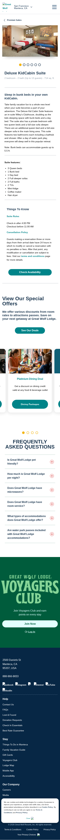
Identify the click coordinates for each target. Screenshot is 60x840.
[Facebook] (8, 684)
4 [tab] (32, 65)
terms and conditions (32, 256)
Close (28, 818)
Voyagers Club (10, 760)
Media (6, 795)
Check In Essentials (12, 725)
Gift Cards (8, 755)
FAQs (5, 709)
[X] (30, 684)
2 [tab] (24, 65)
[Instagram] (20, 684)
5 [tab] (35, 65)
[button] (54, 7)
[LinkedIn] (7, 690)
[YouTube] (50, 684)
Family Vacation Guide (14, 749)
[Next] (55, 70)
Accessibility (9, 776)
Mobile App (8, 770)
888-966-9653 (11, 676)
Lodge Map (8, 765)
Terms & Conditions (12, 829)
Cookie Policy (47, 807)
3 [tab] (28, 65)
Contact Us (8, 704)
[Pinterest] (39, 684)
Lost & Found (9, 715)
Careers (7, 789)
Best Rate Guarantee (13, 730)
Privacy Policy (22, 812)
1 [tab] (20, 65)
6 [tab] (39, 65)
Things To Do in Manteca (15, 744)
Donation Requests (12, 720)
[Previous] (4, 70)
